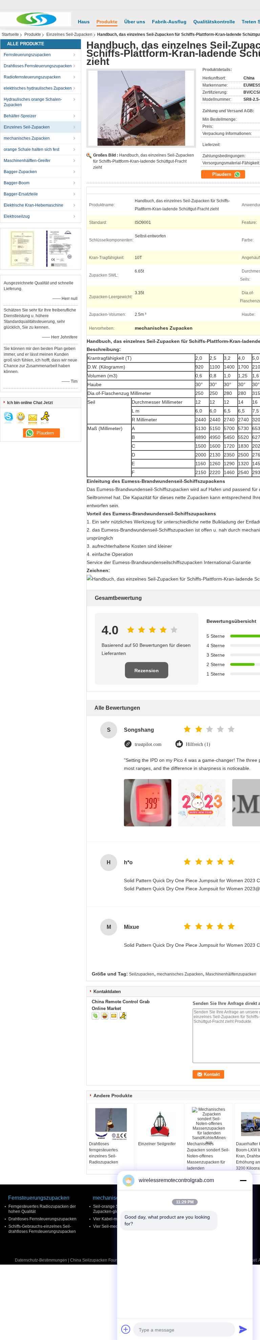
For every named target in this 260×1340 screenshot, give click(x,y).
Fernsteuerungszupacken (27, 54)
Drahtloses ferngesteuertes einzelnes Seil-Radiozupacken (103, 1153)
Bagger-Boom (16, 183)
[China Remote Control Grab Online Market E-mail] (113, 1015)
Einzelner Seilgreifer (157, 1144)
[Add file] (126, 1329)
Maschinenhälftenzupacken (230, 974)
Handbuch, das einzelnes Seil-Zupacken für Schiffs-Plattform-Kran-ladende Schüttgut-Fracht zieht (143, 161)
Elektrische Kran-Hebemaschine (33, 205)
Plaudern (222, 174)
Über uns (134, 21)
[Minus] (243, 1180)
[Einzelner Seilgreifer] (160, 1124)
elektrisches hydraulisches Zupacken (38, 88)
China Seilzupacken (88, 1260)
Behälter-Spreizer (20, 116)
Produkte (106, 21)
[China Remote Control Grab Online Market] (35, 19)
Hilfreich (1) (198, 744)
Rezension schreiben (146, 673)
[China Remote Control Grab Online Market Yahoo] (104, 1015)
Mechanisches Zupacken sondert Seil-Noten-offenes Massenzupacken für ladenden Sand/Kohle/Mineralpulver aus (210, 1162)
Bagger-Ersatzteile (21, 194)
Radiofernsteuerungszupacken (32, 77)
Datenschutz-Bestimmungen (41, 1260)
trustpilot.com (148, 744)
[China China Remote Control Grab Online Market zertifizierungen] (22, 248)
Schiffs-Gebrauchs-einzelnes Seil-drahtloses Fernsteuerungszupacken (42, 1229)
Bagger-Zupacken (20, 171)
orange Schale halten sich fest (31, 149)
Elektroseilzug (17, 216)
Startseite (10, 34)
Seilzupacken (141, 974)
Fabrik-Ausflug (169, 21)
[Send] (243, 1329)
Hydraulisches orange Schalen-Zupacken (33, 102)
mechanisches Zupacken (27, 138)
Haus (84, 21)
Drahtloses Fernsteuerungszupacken (38, 66)
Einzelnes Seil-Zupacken (69, 34)
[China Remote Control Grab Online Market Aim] (123, 1015)
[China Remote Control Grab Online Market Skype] (95, 1015)
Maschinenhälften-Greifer (27, 160)
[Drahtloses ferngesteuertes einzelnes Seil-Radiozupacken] (111, 1124)
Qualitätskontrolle (214, 21)
